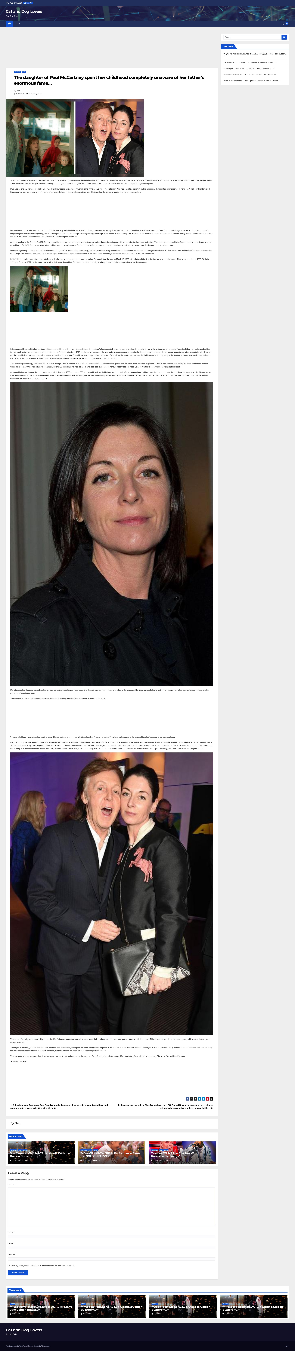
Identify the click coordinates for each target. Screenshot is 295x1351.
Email (11, 1243)
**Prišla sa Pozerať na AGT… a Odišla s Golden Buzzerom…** (249, 75)
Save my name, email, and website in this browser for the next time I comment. (42, 1266)
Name (11, 1232)
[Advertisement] (75, 51)
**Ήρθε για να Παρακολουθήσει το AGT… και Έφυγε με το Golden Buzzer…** (41, 1308)
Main (18, 24)
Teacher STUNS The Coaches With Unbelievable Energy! (174, 1155)
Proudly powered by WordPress (16, 1346)
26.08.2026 (16, 1314)
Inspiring (18, 72)
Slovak (225, 1303)
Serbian (154, 1303)
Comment (12, 1185)
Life (23, 72)
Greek (12, 1303)
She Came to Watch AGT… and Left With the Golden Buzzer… (40, 1155)
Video (25, 1150)
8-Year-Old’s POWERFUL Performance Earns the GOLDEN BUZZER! (110, 1155)
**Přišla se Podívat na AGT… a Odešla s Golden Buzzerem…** (249, 62)
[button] (283, 24)
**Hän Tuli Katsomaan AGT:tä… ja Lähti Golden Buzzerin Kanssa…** (252, 81)
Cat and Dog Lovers (24, 11)
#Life (40, 94)
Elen (18, 91)
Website (11, 1255)
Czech (83, 1303)
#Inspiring (33, 94)
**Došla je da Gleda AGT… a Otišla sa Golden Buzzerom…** (248, 69)
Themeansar (45, 1346)
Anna (27, 1160)
